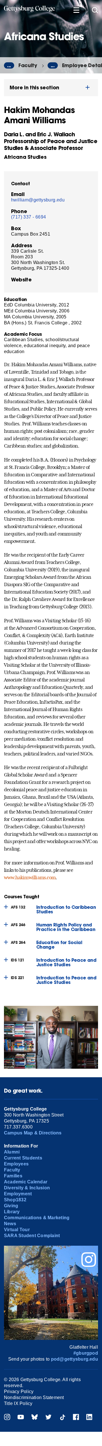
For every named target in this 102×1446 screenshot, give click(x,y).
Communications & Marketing (36, 1217)
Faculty (27, 65)
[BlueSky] (34, 1418)
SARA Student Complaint (32, 1235)
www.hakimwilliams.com (30, 877)
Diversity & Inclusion (27, 1187)
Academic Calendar (25, 1181)
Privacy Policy (18, 1391)
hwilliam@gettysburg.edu (38, 199)
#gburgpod (85, 1353)
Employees (16, 1163)
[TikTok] (62, 1418)
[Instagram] (7, 1418)
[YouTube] (20, 1418)
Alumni (12, 1152)
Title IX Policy (18, 1403)
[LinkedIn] (89, 1418)
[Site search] (95, 10)
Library (12, 1211)
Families (13, 1175)
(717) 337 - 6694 (28, 217)
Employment (18, 1193)
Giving (11, 1205)
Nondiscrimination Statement (34, 1397)
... (9, 65)
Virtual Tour (17, 1229)
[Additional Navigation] (76, 10)
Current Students (23, 1157)
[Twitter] (48, 1418)
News (10, 1223)
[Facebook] (76, 1418)
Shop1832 (15, 1199)
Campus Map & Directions (33, 1132)
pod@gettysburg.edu (74, 1359)
